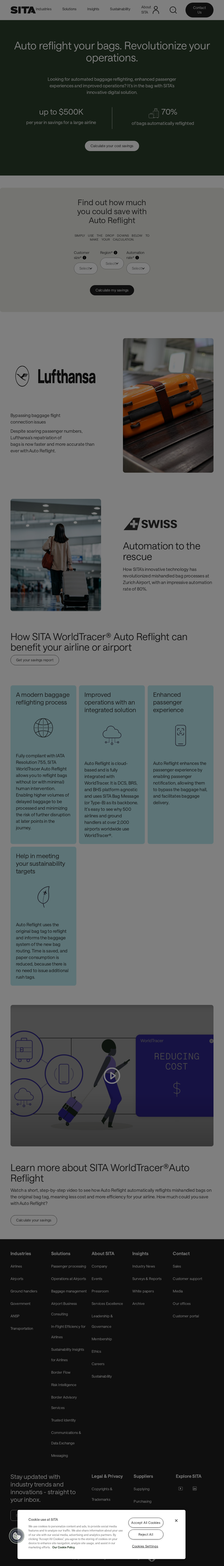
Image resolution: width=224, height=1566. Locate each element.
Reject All (145, 1534)
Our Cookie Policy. (63, 1547)
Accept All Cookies (146, 1523)
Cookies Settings (145, 1546)
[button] (17, 1536)
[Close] (176, 1520)
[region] (102, 1534)
